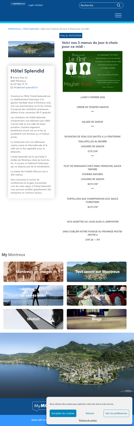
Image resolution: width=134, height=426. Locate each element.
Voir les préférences (116, 413)
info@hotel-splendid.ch (26, 87)
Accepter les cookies (63, 413)
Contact (39, 5)
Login (31, 5)
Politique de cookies (88, 420)
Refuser (90, 413)
